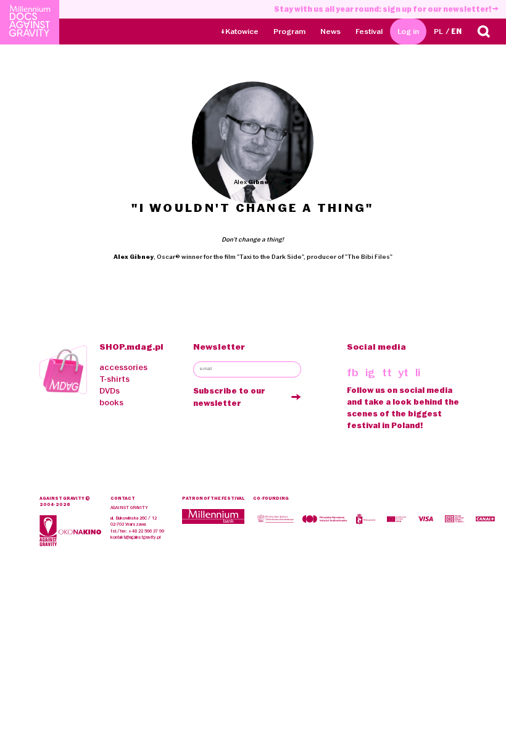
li (417, 372)
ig (370, 372)
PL (438, 31)
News (330, 31)
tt (387, 372)
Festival (369, 31)
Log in (408, 31)
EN (456, 31)
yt (403, 372)
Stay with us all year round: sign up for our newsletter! (383, 9)
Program (289, 31)
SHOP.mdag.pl (131, 347)
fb (353, 372)
